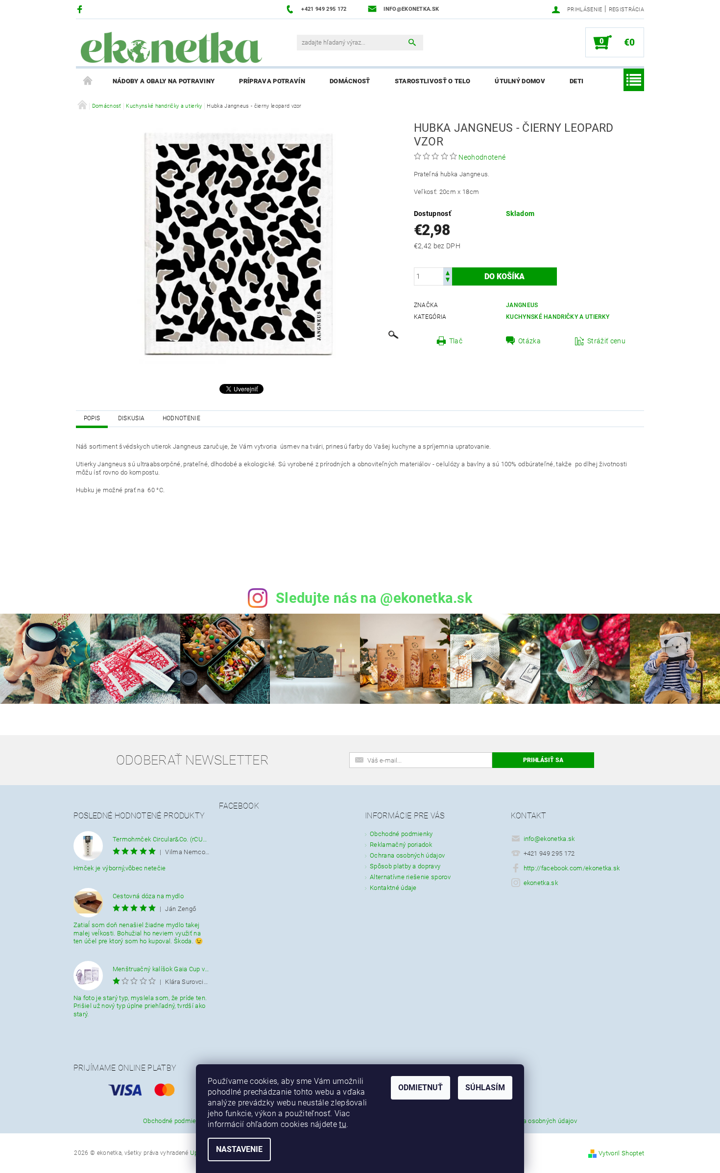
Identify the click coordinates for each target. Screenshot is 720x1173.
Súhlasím (485, 1087)
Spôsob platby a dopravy (405, 866)
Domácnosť (350, 81)
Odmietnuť (420, 1087)
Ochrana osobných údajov (407, 855)
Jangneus (522, 305)
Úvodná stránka (88, 81)
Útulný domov (520, 81)
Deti (576, 81)
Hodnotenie (181, 418)
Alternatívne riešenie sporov (410, 877)
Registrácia (627, 9)
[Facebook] (81, 9)
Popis (92, 418)
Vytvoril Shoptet (621, 1153)
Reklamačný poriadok (401, 844)
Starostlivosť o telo (432, 81)
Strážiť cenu (606, 341)
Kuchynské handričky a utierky (557, 316)
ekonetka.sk (541, 882)
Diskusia (131, 418)
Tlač (455, 341)
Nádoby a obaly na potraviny (164, 81)
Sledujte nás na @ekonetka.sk (374, 598)
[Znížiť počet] (447, 281)
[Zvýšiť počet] (447, 272)
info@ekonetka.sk (549, 838)
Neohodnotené (481, 157)
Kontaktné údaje (393, 887)
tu (342, 1124)
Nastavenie (239, 1149)
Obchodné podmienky (401, 834)
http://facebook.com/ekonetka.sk (572, 868)
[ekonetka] (171, 47)
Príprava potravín (272, 81)
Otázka (529, 341)
